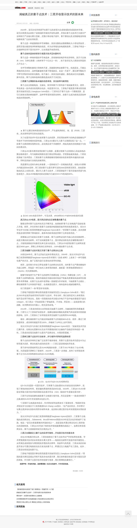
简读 (88, 2)
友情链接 (84, 522)
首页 (16, 2)
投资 (58, 2)
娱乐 (53, 2)
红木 (79, 2)
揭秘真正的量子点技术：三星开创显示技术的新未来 (33, 492)
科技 (39, 2)
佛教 (74, 2)
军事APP (94, 2)
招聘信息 (66, 522)
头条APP (101, 2)
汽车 (30, 2)
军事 (25, 2)
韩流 (83, 2)
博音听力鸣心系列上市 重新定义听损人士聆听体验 (33, 502)
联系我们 (60, 522)
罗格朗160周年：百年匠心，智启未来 (106, 33)
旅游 (44, 2)
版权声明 (72, 522)
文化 (62, 2)
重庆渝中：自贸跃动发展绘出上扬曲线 (29, 496)
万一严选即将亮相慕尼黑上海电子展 (106, 115)
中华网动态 (91, 522)
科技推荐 (95, 15)
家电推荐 (95, 97)
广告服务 (54, 522)
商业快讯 (37, 8)
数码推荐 (95, 54)
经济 (48, 2)
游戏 (35, 2)
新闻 (21, 2)
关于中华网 (48, 522)
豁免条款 (78, 522)
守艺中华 (68, 2)
